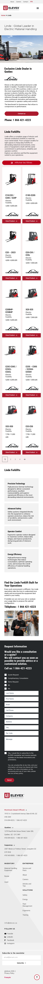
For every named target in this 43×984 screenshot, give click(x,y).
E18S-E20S (30, 195)
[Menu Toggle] (38, 8)
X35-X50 (9, 426)
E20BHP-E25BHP (9, 310)
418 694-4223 (9, 838)
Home (3, 15)
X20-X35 (29, 309)
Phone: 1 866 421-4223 (18, 120)
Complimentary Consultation (18, 678)
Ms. (9, 689)
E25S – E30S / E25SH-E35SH (31, 369)
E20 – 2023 (11, 252)
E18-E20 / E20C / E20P (11, 196)
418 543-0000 (9, 855)
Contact (25, 2)
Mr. (9, 685)
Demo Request (13, 682)
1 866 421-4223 (21, 820)
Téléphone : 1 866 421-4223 (20, 606)
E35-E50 (29, 426)
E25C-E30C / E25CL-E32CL (11, 369)
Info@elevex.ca (10, 923)
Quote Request (13, 675)
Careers (18, 2)
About (12, 2)
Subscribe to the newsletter (13, 953)
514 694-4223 (9, 820)
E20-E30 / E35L (30, 253)
